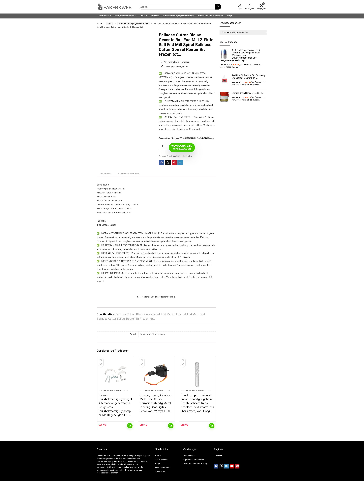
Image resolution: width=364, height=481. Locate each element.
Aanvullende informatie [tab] (128, 174)
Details (199, 138)
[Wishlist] (249, 6)
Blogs (229, 15)
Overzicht (218, 456)
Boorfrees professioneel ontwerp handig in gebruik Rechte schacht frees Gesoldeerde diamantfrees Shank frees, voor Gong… (197, 403)
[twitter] (221, 466)
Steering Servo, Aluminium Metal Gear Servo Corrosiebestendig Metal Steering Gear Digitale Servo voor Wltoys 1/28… (156, 403)
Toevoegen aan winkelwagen (181, 147)
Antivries (154, 15)
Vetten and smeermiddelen (210, 15)
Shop (109, 23)
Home (99, 23)
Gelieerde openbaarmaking (195, 464)
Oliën (142, 15)
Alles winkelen (161, 460)
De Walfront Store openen (152, 334)
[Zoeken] (218, 7)
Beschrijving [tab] (105, 174)
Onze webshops (162, 468)
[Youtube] (232, 466)
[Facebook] (216, 466)
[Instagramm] (226, 466)
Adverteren (160, 471)
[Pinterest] (237, 466)
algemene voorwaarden (193, 460)
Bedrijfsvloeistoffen (124, 15)
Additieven (103, 15)
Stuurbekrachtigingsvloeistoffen (178, 15)
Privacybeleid (189, 456)
